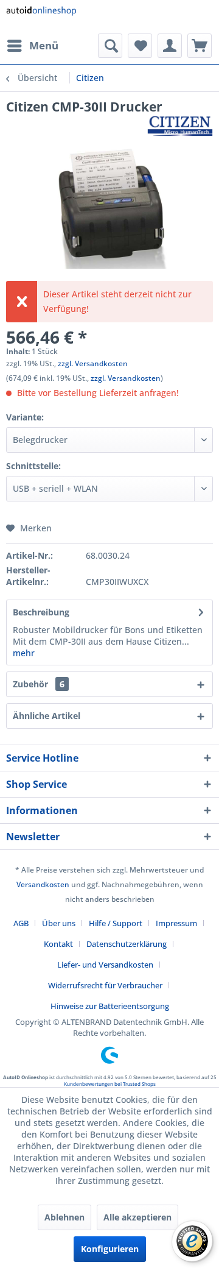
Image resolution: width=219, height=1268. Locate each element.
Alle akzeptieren (137, 1217)
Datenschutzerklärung (126, 943)
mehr (24, 653)
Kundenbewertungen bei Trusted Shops (110, 1083)
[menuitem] (32, 46)
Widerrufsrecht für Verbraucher (105, 985)
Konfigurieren (110, 1249)
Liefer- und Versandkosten (105, 964)
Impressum (176, 923)
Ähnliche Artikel (46, 715)
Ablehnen (64, 1217)
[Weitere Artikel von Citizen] (180, 125)
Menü (43, 45)
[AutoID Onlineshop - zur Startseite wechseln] (41, 16)
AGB (21, 923)
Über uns (58, 923)
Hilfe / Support (115, 923)
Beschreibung (41, 612)
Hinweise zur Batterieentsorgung (109, 1006)
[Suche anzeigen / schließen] (110, 46)
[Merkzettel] (140, 46)
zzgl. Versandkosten (93, 363)
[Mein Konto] (170, 46)
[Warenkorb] (199, 46)
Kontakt (58, 943)
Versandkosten (42, 884)
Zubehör (38, 684)
